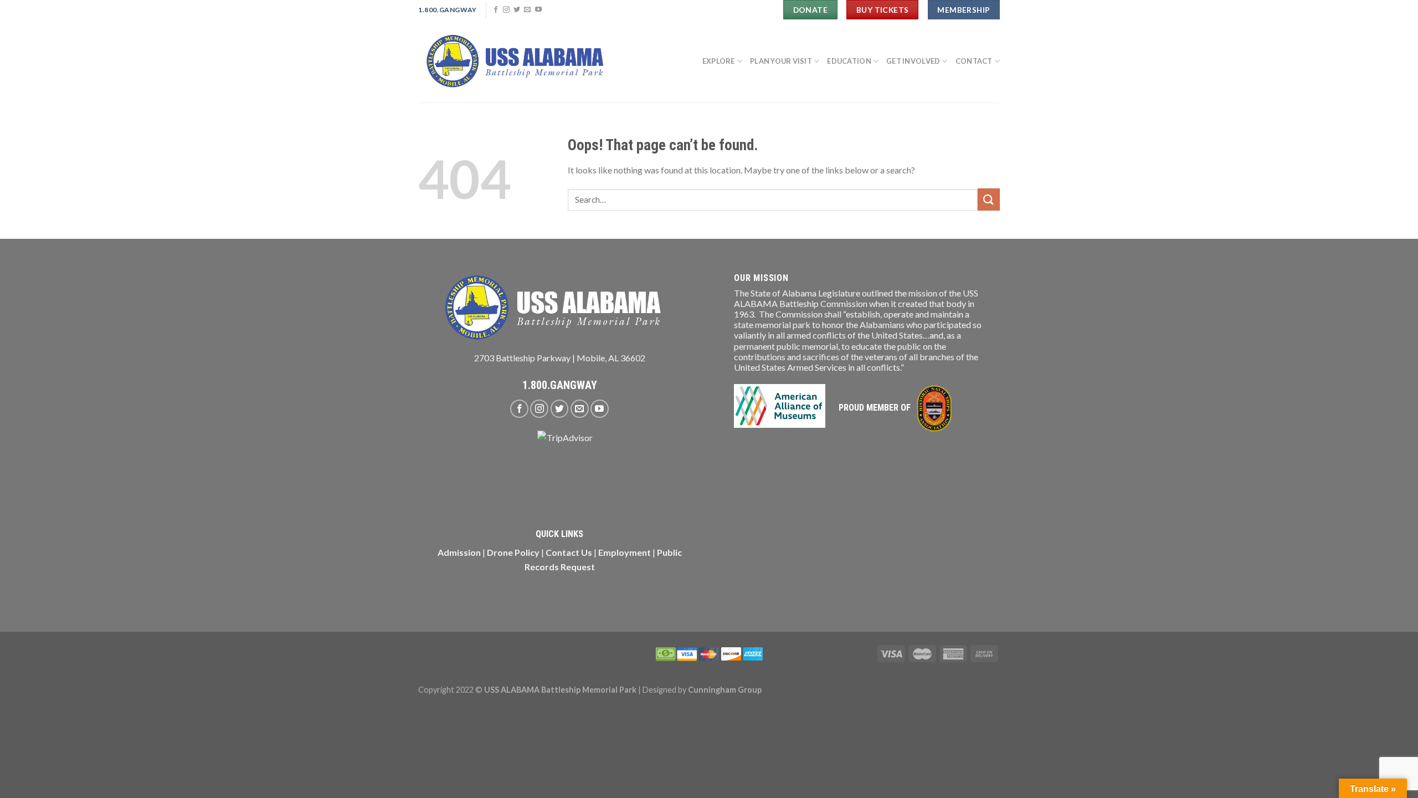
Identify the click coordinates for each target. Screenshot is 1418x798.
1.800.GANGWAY (559, 385)
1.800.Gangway (447, 10)
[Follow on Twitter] (516, 10)
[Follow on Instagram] (506, 10)
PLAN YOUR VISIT (781, 61)
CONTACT (974, 61)
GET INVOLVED (913, 61)
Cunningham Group (725, 689)
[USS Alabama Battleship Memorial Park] (520, 61)
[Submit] (989, 199)
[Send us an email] (527, 10)
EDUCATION (849, 61)
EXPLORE (718, 61)
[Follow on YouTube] (538, 10)
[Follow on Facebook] (495, 10)
